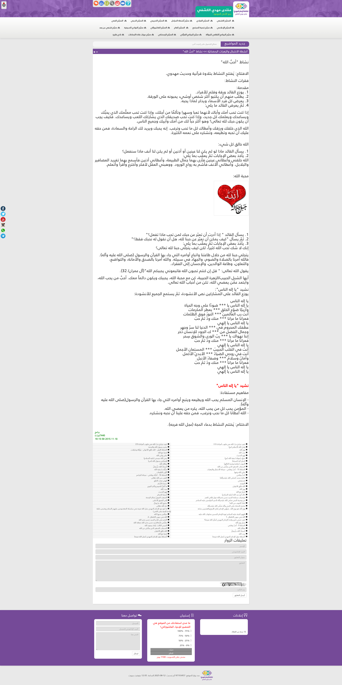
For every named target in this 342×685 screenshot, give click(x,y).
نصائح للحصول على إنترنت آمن (204, 44)
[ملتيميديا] (106, 3)
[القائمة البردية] (117, 3)
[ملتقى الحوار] (96, 3)
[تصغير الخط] (97, 52)
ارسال (136, 653)
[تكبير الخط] (94, 52)
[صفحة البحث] (112, 3)
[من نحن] (128, 3)
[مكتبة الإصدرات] (101, 3)
